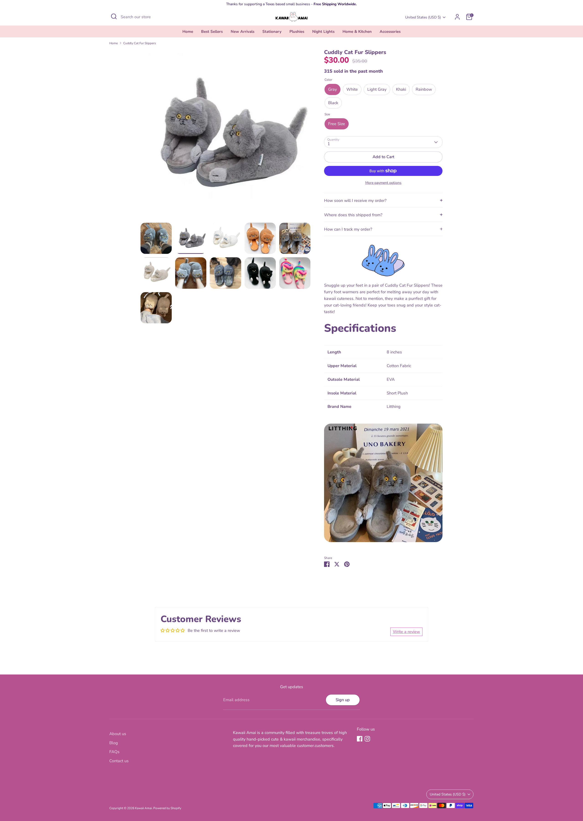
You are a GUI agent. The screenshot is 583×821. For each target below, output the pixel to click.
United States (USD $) (423, 17)
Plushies (296, 31)
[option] (226, 136)
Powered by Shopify (167, 808)
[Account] (457, 16)
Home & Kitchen (357, 31)
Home (187, 31)
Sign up (343, 700)
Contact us (119, 761)
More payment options (383, 182)
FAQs (114, 751)
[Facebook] (359, 738)
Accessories (390, 31)
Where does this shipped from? (353, 215)
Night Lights (323, 31)
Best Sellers (212, 31)
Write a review (406, 631)
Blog (113, 743)
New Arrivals (242, 31)
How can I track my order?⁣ (348, 229)
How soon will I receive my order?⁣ (355, 200)
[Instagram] (367, 738)
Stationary (271, 31)
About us (117, 733)
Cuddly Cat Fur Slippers (139, 43)
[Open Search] (113, 16)
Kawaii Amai (143, 808)
